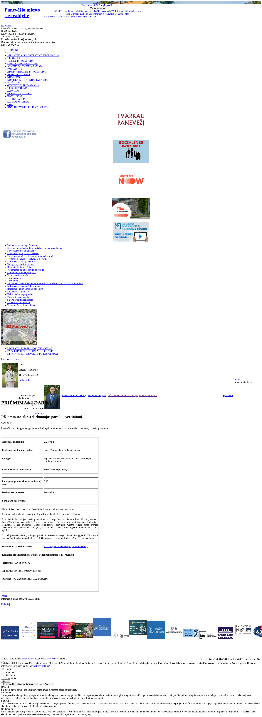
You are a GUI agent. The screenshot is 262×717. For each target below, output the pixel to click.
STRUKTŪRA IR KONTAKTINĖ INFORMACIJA (33, 55)
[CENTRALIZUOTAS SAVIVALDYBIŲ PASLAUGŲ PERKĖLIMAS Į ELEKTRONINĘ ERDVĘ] (131, 232)
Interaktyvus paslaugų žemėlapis (22, 245)
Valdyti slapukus (97, 8)
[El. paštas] (101, 11)
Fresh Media (28, 658)
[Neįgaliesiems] (133, 11)
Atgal (4, 595)
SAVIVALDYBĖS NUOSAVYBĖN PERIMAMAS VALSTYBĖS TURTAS (45, 283)
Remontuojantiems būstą (19, 267)
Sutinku (5, 681)
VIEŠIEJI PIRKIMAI (17, 88)
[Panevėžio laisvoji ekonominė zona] (243, 634)
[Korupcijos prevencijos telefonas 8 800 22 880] (191, 633)
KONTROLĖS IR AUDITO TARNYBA (27, 80)
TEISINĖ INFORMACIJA (20, 61)
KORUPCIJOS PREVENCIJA (22, 63)
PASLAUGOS (14, 69)
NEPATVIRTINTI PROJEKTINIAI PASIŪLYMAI (32, 354)
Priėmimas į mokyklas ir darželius (23, 253)
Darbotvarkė (24, 380)
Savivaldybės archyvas (18, 291)
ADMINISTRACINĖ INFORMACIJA (26, 71)
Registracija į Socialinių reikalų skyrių (25, 289)
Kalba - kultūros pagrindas (20, 294)
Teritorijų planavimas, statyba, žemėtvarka (27, 259)
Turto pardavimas (15, 278)
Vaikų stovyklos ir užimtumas (21, 264)
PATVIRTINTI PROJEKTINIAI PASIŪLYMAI (30, 351)
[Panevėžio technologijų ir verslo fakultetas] (208, 635)
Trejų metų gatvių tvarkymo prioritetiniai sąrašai (30, 256)
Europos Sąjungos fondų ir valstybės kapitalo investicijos (34, 248)
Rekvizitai (6, 25)
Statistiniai (9, 675)
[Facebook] (20, 137)
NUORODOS (14, 77)
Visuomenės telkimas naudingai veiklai (25, 269)
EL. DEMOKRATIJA (18, 101)
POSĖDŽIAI (13, 82)
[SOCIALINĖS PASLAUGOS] (131, 151)
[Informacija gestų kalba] (78, 14)
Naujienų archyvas (97, 395)
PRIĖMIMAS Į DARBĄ (19, 93)
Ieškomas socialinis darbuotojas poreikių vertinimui (132, 395)
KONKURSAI (14, 96)
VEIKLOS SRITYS (17, 58)
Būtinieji (8, 669)
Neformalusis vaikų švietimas (21, 261)
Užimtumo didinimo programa (21, 272)
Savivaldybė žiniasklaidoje (20, 299)
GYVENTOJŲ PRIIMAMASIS (23, 85)
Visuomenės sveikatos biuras (21, 305)
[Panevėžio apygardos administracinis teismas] (174, 638)
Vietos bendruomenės (17, 275)
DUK (10, 104)
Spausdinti (228, 395)
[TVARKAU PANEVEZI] (131, 126)
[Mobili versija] (117, 11)
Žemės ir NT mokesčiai (18, 302)
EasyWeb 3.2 (53, 658)
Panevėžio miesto (22, 12)
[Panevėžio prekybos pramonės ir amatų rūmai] (156, 638)
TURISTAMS (89, 16)
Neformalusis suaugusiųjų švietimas (24, 286)
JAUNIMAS (13, 90)
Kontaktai (237, 379)
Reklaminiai (10, 678)
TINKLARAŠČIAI (16, 99)
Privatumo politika (40, 666)
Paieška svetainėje (90, 5)
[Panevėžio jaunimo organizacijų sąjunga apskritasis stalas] (120, 635)
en (108, 11)
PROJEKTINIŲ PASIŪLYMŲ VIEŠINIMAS (29, 348)
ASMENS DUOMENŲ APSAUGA (25, 66)
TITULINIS (13, 50)
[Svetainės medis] (87, 11)
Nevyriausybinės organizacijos (22, 250)
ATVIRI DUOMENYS (18, 74)
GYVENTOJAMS (53, 16)
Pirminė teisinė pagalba (18, 297)
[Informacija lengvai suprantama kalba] (110, 14)
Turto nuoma (13, 280)
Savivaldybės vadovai (11, 359)
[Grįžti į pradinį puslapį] (66, 11)
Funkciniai (9, 672)
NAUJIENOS (14, 52)
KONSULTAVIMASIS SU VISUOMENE (28, 107)
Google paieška (106, 5)
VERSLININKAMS (72, 16)
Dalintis (5, 604)
